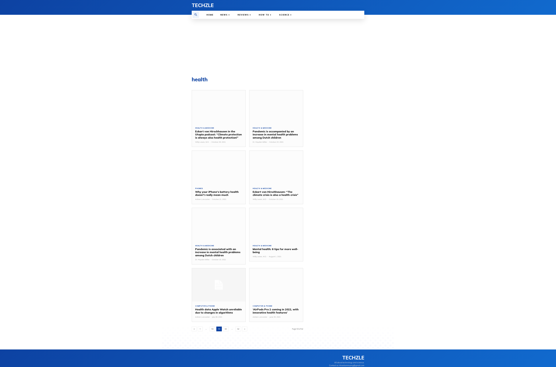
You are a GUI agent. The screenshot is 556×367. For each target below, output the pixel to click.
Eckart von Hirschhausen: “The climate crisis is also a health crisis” (275, 193)
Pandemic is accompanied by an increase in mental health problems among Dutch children (275, 134)
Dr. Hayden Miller (260, 142)
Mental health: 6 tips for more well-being (275, 250)
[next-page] (244, 329)
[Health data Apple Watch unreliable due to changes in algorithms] (218, 284)
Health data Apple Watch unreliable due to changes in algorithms (218, 311)
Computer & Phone (205, 306)
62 (238, 329)
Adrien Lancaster (202, 199)
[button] (196, 15)
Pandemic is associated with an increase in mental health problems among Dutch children (217, 252)
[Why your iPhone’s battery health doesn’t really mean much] (218, 167)
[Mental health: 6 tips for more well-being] (276, 224)
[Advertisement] (278, 48)
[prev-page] (194, 329)
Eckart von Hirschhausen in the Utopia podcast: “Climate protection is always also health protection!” (218, 134)
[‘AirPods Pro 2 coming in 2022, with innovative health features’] (276, 284)
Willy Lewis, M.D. (202, 142)
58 (212, 329)
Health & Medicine (204, 128)
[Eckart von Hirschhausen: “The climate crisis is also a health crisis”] (276, 167)
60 (226, 329)
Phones (199, 188)
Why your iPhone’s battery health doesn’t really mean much (217, 193)
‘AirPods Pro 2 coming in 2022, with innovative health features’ (276, 311)
